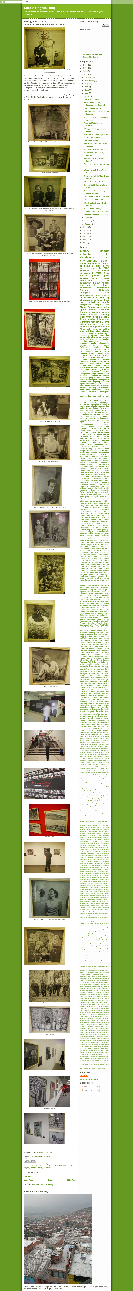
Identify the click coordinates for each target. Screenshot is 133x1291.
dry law (92, 859)
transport (101, 537)
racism (95, 474)
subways (106, 1036)
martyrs (106, 948)
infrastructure (95, 468)
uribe (94, 1058)
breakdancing (92, 803)
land (107, 683)
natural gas (84, 695)
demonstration (87, 327)
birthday (97, 799)
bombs (90, 637)
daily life (88, 849)
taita (108, 1040)
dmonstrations (89, 855)
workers (94, 1066)
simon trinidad (98, 1024)
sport (89, 434)
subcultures (99, 1036)
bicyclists (83, 797)
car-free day (99, 515)
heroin (107, 897)
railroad (91, 713)
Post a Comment (30, 1176)
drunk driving (95, 370)
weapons (91, 420)
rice (105, 1004)
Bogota (104, 250)
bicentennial (84, 513)
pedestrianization (103, 531)
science (102, 474)
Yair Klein (91, 627)
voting (107, 539)
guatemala (91, 895)
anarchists (84, 509)
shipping (103, 1022)
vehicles (83, 732)
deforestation (91, 339)
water (82, 408)
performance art (102, 703)
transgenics (84, 1050)
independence (92, 911)
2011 (85, 236)
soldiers (91, 601)
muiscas (97, 693)
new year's (105, 695)
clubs (103, 827)
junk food (91, 470)
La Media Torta (95, 754)
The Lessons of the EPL (93, 200)
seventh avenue (93, 500)
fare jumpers (104, 875)
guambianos (84, 895)
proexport (98, 996)
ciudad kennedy (92, 825)
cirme (104, 823)
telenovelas (105, 1042)
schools (82, 1018)
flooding (99, 570)
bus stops (94, 805)
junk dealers (89, 930)
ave (108, 789)
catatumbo (106, 811)
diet (87, 564)
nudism (102, 972)
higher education (85, 899)
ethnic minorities (85, 873)
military (94, 335)
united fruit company (87, 1054)
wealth (106, 436)
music (83, 314)
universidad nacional (95, 609)
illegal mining (103, 676)
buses (106, 285)
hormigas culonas (87, 674)
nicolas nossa (96, 970)
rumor (87, 1010)
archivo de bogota (87, 552)
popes (107, 988)
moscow (95, 960)
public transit (86, 455)
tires (107, 474)
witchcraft (88, 1066)
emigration (106, 865)
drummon (87, 859)
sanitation (102, 1014)
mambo (94, 944)
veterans (106, 1060)
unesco (107, 1052)
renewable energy (86, 717)
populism (89, 990)
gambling (102, 887)
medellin (83, 529)
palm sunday (89, 980)
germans (83, 574)
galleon (96, 887)
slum (102, 1026)
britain (95, 482)
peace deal (105, 472)
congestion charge (87, 398)
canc (107, 805)
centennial (100, 815)
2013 (85, 230)
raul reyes (105, 713)
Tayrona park (98, 770)
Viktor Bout (96, 774)
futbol (103, 662)
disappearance (96, 564)
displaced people (93, 384)
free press (105, 523)
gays (107, 887)
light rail (99, 470)
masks (91, 950)
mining (83, 365)
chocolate (105, 642)
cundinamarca (99, 847)
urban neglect (85, 476)
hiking (107, 672)
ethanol (107, 871)
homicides (84, 576)
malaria (82, 944)
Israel (92, 478)
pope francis (89, 709)
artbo (81, 787)
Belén (91, 738)
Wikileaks (83, 627)
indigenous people (90, 305)
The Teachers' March (92, 108)
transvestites (93, 1050)
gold (98, 525)
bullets (88, 805)
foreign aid (105, 881)
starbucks (84, 722)
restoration (95, 1004)
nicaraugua (88, 970)
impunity (101, 576)
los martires (99, 414)
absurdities (105, 774)
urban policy (96, 337)
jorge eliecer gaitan (100, 374)
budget (82, 515)
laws (91, 935)
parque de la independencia (92, 451)
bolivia (82, 462)
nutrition (82, 974)
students (99, 457)
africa (107, 627)
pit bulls (94, 984)
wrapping (88, 1068)
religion (105, 283)
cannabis (95, 807)
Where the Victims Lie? (93, 182)
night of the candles (101, 697)
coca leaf (104, 324)
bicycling (92, 396)
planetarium (84, 705)
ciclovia (101, 396)
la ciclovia (105, 446)
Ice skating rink (103, 750)
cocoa (107, 646)
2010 (85, 240)
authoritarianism (86, 424)
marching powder (94, 946)
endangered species (87, 867)
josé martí (90, 927)
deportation (105, 650)
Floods (94, 748)
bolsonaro (83, 803)
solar (107, 721)
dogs (102, 486)
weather (83, 541)
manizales (101, 944)
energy (97, 867)
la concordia (102, 681)
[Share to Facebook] (32, 1161)
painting (83, 418)
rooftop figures (93, 1008)
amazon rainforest (87, 629)
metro (107, 470)
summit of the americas (99, 1038)
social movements (90, 1030)
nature (91, 695)
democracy (105, 341)
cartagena (105, 482)
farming (106, 568)
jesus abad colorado (92, 923)
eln (108, 566)
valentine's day (104, 1058)
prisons (103, 496)
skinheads (90, 1026)
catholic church (86, 361)
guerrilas (106, 525)
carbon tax (100, 809)
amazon (89, 550)
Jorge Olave (90, 752)
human (107, 903)
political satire (91, 988)
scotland (98, 1018)
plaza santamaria (86, 496)
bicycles (83, 359)
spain (107, 601)
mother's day (86, 693)
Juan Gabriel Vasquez (102, 752)
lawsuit (97, 935)
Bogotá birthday (93, 617)
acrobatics (106, 776)
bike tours (105, 635)
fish (97, 466)
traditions (84, 436)
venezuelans (94, 611)
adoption (106, 461)
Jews (102, 547)
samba (94, 1012)
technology (105, 724)
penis (101, 982)
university (83, 730)
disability (83, 853)
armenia (96, 784)
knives (107, 930)
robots (107, 1006)
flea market (91, 570)
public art (83, 998)
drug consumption (100, 857)
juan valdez (101, 680)
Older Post (71, 1180)
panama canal (103, 701)
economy (104, 297)
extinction (97, 658)
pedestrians (104, 402)
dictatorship (94, 486)
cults (92, 847)
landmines (97, 685)
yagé (97, 1068)
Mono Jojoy (105, 621)
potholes (90, 992)
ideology (82, 907)
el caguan (104, 863)
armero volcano (104, 784)
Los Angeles (88, 756)
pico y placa (103, 590)
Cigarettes (84, 353)
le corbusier (105, 935)
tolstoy (82, 1046)
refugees (106, 1002)
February (88, 221)
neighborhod (96, 968)
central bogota (87, 426)
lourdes (98, 940)
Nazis (85, 441)
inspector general (91, 917)
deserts (89, 851)
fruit (89, 662)
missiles (100, 954)
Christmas (85, 322)
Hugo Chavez (87, 317)
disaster (106, 564)
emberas (91, 865)
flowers (82, 492)
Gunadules (93, 750)
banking (92, 633)
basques (104, 793)
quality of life (94, 319)
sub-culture (91, 1036)
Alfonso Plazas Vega (96, 736)
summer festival (102, 603)
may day (93, 449)
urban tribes (88, 1058)
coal (107, 396)
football (83, 319)
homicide (105, 412)
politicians (105, 707)
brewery (101, 803)
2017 (85, 68)
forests (90, 883)
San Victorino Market (88, 480)
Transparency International (93, 772)
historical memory (99, 901)
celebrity (100, 813)
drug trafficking (87, 331)
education (90, 355)
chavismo (97, 642)
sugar (82, 1038)
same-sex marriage (94, 719)
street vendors (103, 339)
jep (108, 921)
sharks (98, 1022)
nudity (107, 972)
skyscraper (105, 533)
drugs (106, 300)
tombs (107, 1046)
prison (90, 593)
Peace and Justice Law (94, 506)
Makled (90, 758)
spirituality (94, 1032)
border (106, 513)
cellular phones (103, 640)
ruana (107, 1008)
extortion (102, 873)
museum (83, 333)
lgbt (108, 578)
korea (98, 527)
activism (95, 322)
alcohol (106, 480)
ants (107, 550)
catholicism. (84, 813)
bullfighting (85, 288)
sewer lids (95, 1020)
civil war (102, 825)
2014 (85, 227)
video (90, 1062)
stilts (86, 1034)
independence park (87, 677)
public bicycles (94, 533)
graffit (93, 893)
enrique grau (105, 867)
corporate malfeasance (88, 845)
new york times (86, 697)
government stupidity (100, 668)
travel (107, 537)
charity (101, 819)
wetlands (90, 541)
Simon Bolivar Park (95, 408)
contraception (105, 843)
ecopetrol (83, 566)
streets (100, 722)
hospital (100, 674)
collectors (83, 833)
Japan (94, 547)
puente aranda (104, 998)
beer (107, 633)
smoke (93, 1028)
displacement (104, 464)
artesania (88, 787)
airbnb (107, 779)
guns (107, 355)
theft (98, 605)
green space (104, 466)
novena (86, 972)
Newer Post (28, 1180)
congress (99, 648)
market (90, 948)
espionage (101, 871)
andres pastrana (97, 780)
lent (93, 938)
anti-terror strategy (96, 783)
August (88, 84)
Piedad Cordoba (87, 623)
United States (91, 297)
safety (82, 1012)
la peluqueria (103, 931)
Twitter (104, 772)
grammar (100, 670)
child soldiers (90, 821)
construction (105, 841)
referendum (90, 715)
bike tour (97, 635)
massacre (84, 582)
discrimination (104, 519)
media (93, 343)
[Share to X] (29, 1161)
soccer (92, 457)
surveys (106, 722)
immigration (85, 374)
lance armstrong (98, 683)
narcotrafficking (103, 386)
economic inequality (93, 861)
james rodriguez (101, 921)
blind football (92, 801)
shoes (82, 1024)
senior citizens (85, 1020)
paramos (83, 703)
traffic (88, 367)
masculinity (83, 950)
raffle (94, 1002)
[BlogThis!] (27, 1161)
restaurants (84, 597)
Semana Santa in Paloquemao (96, 214)
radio (107, 1000)
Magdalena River (86, 621)
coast (107, 827)
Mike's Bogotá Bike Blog (92, 54)
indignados (83, 913)
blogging (83, 637)
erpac (95, 871)
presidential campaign (89, 404)
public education (93, 998)
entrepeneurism (85, 869)
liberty (98, 938)
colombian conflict (94, 833)
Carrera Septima (87, 345)
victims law (91, 732)
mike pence (102, 952)
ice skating (105, 905)
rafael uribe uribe (86, 1002)
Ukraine (90, 774)
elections (83, 343)
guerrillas (97, 329)
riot (87, 1006)
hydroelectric (95, 905)
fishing (102, 879)
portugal (82, 992)
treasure (100, 1050)
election (100, 488)
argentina (90, 784)
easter (97, 410)
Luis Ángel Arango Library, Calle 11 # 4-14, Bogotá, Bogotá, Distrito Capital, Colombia (48, 1167)
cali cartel (88, 638)
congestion (84, 486)
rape (97, 713)
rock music (84, 1008)
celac (95, 813)
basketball (96, 793)
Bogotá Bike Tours (46, 1152)
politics (98, 266)
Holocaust (91, 619)
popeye (82, 990)
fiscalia (96, 879)
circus (107, 515)
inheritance (98, 915)
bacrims (90, 791)
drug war (98, 349)
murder (91, 365)
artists (34, 1164)
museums (92, 386)
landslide (95, 934)
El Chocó (106, 746)
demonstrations (86, 464)
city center (98, 558)
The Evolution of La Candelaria (96, 197)
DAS (88, 543)
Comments (87, 1090)
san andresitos (96, 599)
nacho (107, 584)
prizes (107, 994)
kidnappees (84, 527)
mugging (101, 960)
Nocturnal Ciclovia (86, 760)
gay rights (99, 355)
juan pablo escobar (102, 927)
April (87, 96)
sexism (82, 1022)
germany (91, 525)
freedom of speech (102, 885)
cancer (89, 556)
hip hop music (104, 899)
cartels (88, 811)
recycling (92, 333)
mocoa (102, 956)
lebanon (88, 938)
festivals (89, 660)
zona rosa (84, 736)
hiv (108, 901)
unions (82, 609)
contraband (105, 462)
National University (94, 290)
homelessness (90, 903)
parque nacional (96, 378)
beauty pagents (91, 795)
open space (95, 472)
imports (82, 909)
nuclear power (94, 972)
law (91, 414)
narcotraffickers (92, 966)
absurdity (83, 776)
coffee (82, 355)
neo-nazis (103, 968)
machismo (88, 942)
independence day (103, 911)
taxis (98, 724)
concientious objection (95, 837)
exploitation (95, 873)
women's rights (86, 438)
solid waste (84, 502)
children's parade (86, 558)
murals (95, 529)
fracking (106, 570)
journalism (84, 414)
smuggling (105, 500)
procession (83, 996)
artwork (100, 631)
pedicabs (95, 982)
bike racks (106, 797)
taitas (82, 1042)
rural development (96, 1010)
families (82, 875)
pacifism (100, 978)
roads (96, 597)
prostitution (104, 404)
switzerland (84, 605)
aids (92, 779)
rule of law (84, 599)
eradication (98, 656)
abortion (83, 341)
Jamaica (82, 752)
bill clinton (83, 799)
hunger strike (86, 676)
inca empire (91, 909)
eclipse (82, 861)
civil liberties (104, 484)
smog (88, 1028)
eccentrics (106, 859)
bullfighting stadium (99, 359)
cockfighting (93, 831)
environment (88, 260)
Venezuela (96, 268)
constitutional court (88, 841)
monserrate (105, 582)
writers (87, 613)
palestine (83, 590)
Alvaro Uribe (85, 329)
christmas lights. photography (90, 823)
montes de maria (95, 958)
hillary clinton (95, 899)
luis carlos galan (97, 580)
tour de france (86, 1048)
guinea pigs (105, 895)
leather (82, 938)
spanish (87, 1032)
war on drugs (89, 285)
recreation (105, 595)
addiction (106, 507)
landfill (88, 934)
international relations (98, 312)
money (94, 582)
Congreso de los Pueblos (88, 744)
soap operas (100, 1028)
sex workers (105, 1020)
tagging (103, 1040)
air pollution (86, 266)
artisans (93, 631)
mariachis (106, 946)
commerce (83, 837)
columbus (106, 835)
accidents (100, 480)
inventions (83, 919)
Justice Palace (93, 459)
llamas (87, 580)
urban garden (95, 730)
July (87, 87)
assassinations (85, 511)
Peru (89, 461)
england (97, 654)
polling (99, 988)
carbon (93, 809)
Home (50, 1180)
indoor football (85, 915)
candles (96, 556)
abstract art (100, 627)
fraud (93, 885)
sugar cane (87, 1038)
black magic (105, 799)
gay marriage (94, 446)
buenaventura (104, 637)
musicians (83, 966)
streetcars (84, 537)
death (107, 562)
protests (84, 268)
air (96, 779)
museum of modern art (90, 376)
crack (99, 845)
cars (82, 302)
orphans (98, 976)
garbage (95, 371)
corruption (85, 292)
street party (92, 722)
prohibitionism (100, 418)
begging (101, 795)
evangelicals (104, 521)
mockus (96, 956)
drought (91, 857)
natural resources (85, 968)
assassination (98, 394)
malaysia (88, 944)
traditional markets (93, 607)
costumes (94, 562)
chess (82, 821)
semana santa (85, 721)
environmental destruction (99, 490)
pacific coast (92, 978)
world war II (99, 541)
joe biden (94, 925)
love (103, 940)
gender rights (93, 664)
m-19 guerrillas (94, 400)
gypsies (82, 897)
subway (89, 351)
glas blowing (94, 891)
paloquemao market (101, 494)
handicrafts (90, 492)
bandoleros (97, 791)
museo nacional (96, 584)
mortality (89, 960)
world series (101, 1066)
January (88, 224)
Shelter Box (95, 768)
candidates (83, 807)
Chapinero (105, 476)
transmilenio (103, 288)
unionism (99, 539)
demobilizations (94, 650)
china (107, 408)
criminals (83, 847)
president (91, 994)
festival (106, 428)
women (105, 319)
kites (92, 527)
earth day (99, 859)
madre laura (105, 942)
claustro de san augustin (88, 827)
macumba (96, 942)
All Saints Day (103, 615)
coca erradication (87, 560)
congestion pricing (87, 648)
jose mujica (91, 680)
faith (100, 568)
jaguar (82, 921)
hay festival (101, 897)
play (108, 984)
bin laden (91, 799)
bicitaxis (90, 635)
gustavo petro (100, 276)
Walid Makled (104, 625)
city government (103, 644)
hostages (92, 576)
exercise (93, 568)
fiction (89, 879)
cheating (106, 819)
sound (99, 1030)
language (106, 527)
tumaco (87, 1052)
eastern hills (92, 488)
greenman (100, 893)
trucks (82, 1052)
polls (103, 988)
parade (90, 418)
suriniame (89, 1040)
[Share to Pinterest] (34, 1161)
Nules (94, 760)
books (96, 347)
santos (106, 719)
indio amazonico (104, 913)
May (87, 93)
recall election (93, 595)
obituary (88, 974)
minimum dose (103, 691)
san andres (83, 1014)
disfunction (105, 853)
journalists (100, 430)
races (103, 1000)
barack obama (102, 511)
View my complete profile (90, 1079)
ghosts (91, 666)
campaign (89, 515)
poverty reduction (102, 992)
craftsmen (106, 845)
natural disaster (98, 586)
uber (107, 607)
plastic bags (96, 705)
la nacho (92, 931)
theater (107, 1044)
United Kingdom (98, 548)
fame (107, 873)
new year (97, 695)
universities (97, 390)
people (99, 307)
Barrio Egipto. (84, 738)
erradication (94, 521)
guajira (107, 893)
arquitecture (95, 442)
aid (89, 779)
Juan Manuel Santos (94, 306)
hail (87, 897)
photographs (104, 343)
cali (81, 638)
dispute (82, 855)
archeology (84, 631)
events (89, 658)
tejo (81, 726)
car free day (104, 556)
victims (94, 367)
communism (98, 361)
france (82, 572)
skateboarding (103, 406)
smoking (92, 388)
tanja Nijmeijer (85, 724)
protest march (102, 327)
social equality (86, 535)
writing (106, 734)
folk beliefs (83, 881)
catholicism (93, 302)
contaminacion (94, 843)
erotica (91, 466)
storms (95, 1034)
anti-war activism (102, 629)
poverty (95, 278)
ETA (92, 746)
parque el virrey (99, 980)
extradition (99, 445)
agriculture (93, 341)
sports (83, 309)
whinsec (102, 1064)
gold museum (104, 891)
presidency (83, 994)
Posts (85, 1087)
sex (108, 418)
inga (92, 915)
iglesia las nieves (94, 907)
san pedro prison (93, 1014)
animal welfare (100, 422)
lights (82, 580)
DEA (81, 746)
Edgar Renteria (98, 746)
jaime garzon (89, 494)
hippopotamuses (85, 901)
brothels (82, 805)
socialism (83, 601)
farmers (83, 523)
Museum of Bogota (102, 758)
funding (82, 887)
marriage (99, 948)
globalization (93, 574)
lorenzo (103, 938)
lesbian (89, 687)
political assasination (100, 453)
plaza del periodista (94, 592)
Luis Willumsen (99, 756)
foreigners (83, 883)
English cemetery (85, 748)
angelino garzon (99, 550)
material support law (101, 950)
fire (93, 879)
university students (90, 1056)
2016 (85, 71)
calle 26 (83, 556)
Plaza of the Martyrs (96, 764)
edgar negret (84, 863)
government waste (87, 670)
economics (96, 428)
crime (106, 292)
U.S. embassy (85, 507)
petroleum (84, 533)
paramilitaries (86, 295)
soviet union (99, 601)
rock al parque (104, 597)
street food (101, 1034)
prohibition (99, 593)
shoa (107, 1022)
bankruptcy (105, 791)
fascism (83, 570)
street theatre (97, 434)
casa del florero (96, 811)
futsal (87, 887)
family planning (92, 875)
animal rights (103, 333)
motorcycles (104, 416)
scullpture (106, 1018)
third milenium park (101, 726)
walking (98, 1062)
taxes (94, 724)
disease (98, 853)
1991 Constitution (97, 613)
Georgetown (100, 748)
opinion (93, 976)
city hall (83, 646)
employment (84, 654)
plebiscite (88, 986)
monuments (84, 584)
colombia (86, 254)
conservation (85, 562)
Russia (106, 506)
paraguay (92, 590)
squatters (102, 1032)
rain (107, 378)
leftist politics (86, 357)
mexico (106, 400)
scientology (90, 1018)
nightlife (83, 699)
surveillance (97, 1040)
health (106, 266)
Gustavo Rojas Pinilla (94, 504)
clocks (99, 827)
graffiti (106, 302)
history (84, 250)
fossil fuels (98, 660)
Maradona (96, 621)
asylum (82, 789)
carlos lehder (85, 640)
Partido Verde (85, 762)
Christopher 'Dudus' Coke (100, 742)
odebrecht (103, 974)
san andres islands (88, 406)
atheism (87, 789)
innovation (106, 915)
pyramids (98, 1000)
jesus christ (89, 578)
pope (82, 709)
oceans (82, 588)
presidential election (101, 709)
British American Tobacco (89, 740)
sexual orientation (98, 721)
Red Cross (105, 766)
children (106, 329)
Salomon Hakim (85, 768)
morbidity (83, 960)
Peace (107, 420)
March (87, 218)
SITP (82, 422)
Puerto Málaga (95, 766)
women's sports (97, 734)
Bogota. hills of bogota (101, 738)
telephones (83, 1044)
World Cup (97, 507)
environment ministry (101, 869)
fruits (94, 662)
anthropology (104, 509)
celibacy (106, 813)
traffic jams (92, 380)
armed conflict (102, 263)
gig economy (105, 889)
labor (89, 683)
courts (101, 562)
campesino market (101, 638)
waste (92, 502)
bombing (106, 554)
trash (107, 351)
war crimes (89, 1064)
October (88, 77)
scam (107, 1016)
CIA (101, 617)
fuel (98, 662)
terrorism (99, 351)
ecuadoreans (105, 861)
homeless (84, 386)
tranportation (105, 1048)
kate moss (97, 930)
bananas (94, 554)
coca (101, 646)
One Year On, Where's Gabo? (96, 150)
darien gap (101, 849)
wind (107, 1064)
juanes (82, 930)
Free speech (84, 478)
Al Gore (92, 615)
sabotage (106, 1010)
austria (104, 789)
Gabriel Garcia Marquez (94, 391)
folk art (107, 879)
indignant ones (93, 913)
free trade (90, 572)
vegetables (98, 1060)
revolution (84, 457)
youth (101, 1068)
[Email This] (25, 1161)
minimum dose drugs (88, 954)
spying (82, 603)
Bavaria (83, 617)
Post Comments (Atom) (43, 1185)
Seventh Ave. (97, 461)
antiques (106, 783)
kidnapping (84, 335)
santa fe (106, 599)
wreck (94, 1068)
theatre (101, 335)
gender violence (94, 412)
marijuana (104, 322)
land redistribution (86, 685)
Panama (83, 461)
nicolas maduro (88, 402)
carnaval (94, 640)
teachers (92, 605)
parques (106, 980)
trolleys (107, 1050)
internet (83, 680)
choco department (103, 821)
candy (89, 807)
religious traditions (102, 715)
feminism (83, 877)
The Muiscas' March (92, 99)
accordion (98, 776)
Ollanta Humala (101, 760)
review (101, 1004)
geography (84, 666)
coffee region (104, 831)
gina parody (84, 891)
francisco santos (85, 885)
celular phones (86, 642)
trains (103, 607)
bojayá (107, 801)
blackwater (83, 801)
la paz (97, 931)
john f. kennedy (100, 578)
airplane (82, 780)
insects (82, 917)
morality (106, 958)
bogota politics (99, 382)
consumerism (84, 843)
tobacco (83, 420)
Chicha (106, 457)
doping (82, 652)
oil (94, 357)
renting (89, 1004)
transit (105, 260)
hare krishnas (99, 672)
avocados (83, 791)
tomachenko (89, 1046)
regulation (83, 1004)
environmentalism (86, 656)
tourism (106, 434)
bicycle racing (97, 513)
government (104, 574)
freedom (106, 660)
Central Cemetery (99, 314)
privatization (84, 711)
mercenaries (84, 952)
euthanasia (84, 568)
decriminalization (87, 410)
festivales (83, 879)
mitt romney (89, 956)
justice (82, 400)
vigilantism (101, 732)
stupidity (85, 1036)
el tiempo (102, 566)
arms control (104, 552)
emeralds (83, 412)
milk (108, 952)
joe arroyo (86, 925)
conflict (89, 839)
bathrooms (100, 633)
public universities (101, 455)
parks (88, 337)
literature (83, 449)
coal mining (85, 517)
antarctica (106, 780)
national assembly (103, 966)
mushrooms (105, 964)
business (92, 353)
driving (87, 857)
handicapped (92, 897)
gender (82, 525)
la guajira (86, 931)
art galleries (85, 554)
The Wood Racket (91, 141)
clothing (106, 558)
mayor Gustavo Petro (99, 363)
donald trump (86, 445)
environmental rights (86, 871)
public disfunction (97, 711)
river (104, 717)
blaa (100, 554)
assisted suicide (103, 787)
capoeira (101, 807)
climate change (103, 353)
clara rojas (93, 646)
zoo (104, 1068)
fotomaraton (98, 883)
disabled (94, 519)
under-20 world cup (101, 728)
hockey (82, 903)
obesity (101, 529)
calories (103, 805)
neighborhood (103, 449)
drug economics (92, 652)
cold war (95, 517)
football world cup (87, 430)
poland (94, 986)
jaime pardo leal (90, 921)
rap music (99, 1002)
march (107, 580)
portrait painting (99, 990)
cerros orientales (99, 817)
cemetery (83, 815)
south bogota (105, 1030)
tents (89, 1044)
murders (99, 365)
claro (107, 825)
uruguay (106, 730)
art (107, 257)
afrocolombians (103, 357)
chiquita (106, 442)
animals (101, 367)
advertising (83, 779)
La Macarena (104, 459)
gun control (88, 672)
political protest (96, 432)
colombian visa (95, 835)
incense (100, 909)
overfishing (105, 588)
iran (89, 919)
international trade (102, 677)
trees (89, 728)
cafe (98, 805)
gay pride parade (102, 572)
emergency (98, 865)
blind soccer (101, 801)
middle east (93, 952)
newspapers (84, 472)
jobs (81, 925)
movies (89, 529)
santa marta (89, 1016)
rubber (82, 1010)
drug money (84, 521)
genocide (106, 664)
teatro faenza (95, 1042)
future (91, 887)
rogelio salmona (98, 498)
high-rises (98, 492)
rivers (91, 597)
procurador (91, 996)
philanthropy (87, 984)
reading (83, 715)
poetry (96, 496)
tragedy (96, 1048)
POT (108, 760)
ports (107, 990)
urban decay (101, 1056)
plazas (82, 986)
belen (107, 795)
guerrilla (98, 895)
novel (107, 586)
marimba (83, 948)
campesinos (104, 424)
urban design (96, 436)
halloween (83, 468)
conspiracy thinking (101, 839)
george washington (94, 889)
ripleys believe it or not (96, 1006)
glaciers (97, 666)
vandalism (90, 1060)
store (90, 1034)
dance (100, 426)
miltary (92, 691)
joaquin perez (104, 923)
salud (90, 1012)
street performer (102, 535)
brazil (96, 637)
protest (96, 283)
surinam (82, 1040)
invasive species (103, 917)
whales (96, 1064)
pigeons (83, 592)
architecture (84, 394)
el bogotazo (92, 566)
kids (103, 930)
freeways (83, 662)
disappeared (91, 853)
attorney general (96, 789)
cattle (90, 813)
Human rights (87, 263)
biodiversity (84, 482)
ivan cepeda (96, 919)
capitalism (93, 462)
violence (98, 295)
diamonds (106, 851)
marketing (97, 687)
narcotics (105, 693)
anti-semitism (84, 783)
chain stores (89, 819)
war (101, 611)
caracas (87, 809)
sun (108, 1038)
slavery (97, 1026)
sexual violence (90, 1022)
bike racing (98, 797)
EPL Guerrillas (97, 543)
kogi (81, 931)
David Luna (86, 746)
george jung (84, 889)
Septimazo (84, 625)
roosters (102, 1008)
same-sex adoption (103, 1012)
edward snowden (94, 863)
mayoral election (92, 416)
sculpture (84, 380)
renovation (98, 717)
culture (92, 309)
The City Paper (93, 625)
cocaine (84, 278)
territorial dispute (98, 1044)
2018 (85, 65)
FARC (98, 273)
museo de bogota (96, 962)
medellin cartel (94, 689)
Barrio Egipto (96, 476)
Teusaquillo (104, 392)
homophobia (100, 903)
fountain (106, 883)
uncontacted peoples (97, 1052)
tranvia (82, 728)
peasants (91, 703)
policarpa (100, 986)
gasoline (105, 384)
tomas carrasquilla (99, 1046)
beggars (83, 635)
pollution (98, 300)
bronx (107, 803)
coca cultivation (97, 829)
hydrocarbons (84, 905)
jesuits (82, 923)
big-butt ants (90, 797)
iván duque (105, 919)
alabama (88, 780)
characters (84, 484)
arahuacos (83, 784)
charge (96, 819)
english (106, 654)
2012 (85, 233)
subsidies (90, 603)
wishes (82, 1066)
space (82, 1032)
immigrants (105, 907)
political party (95, 707)
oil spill (91, 699)
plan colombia (101, 984)
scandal (83, 388)
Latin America (103, 619)
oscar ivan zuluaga (93, 588)
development (97, 851)
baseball (89, 793)
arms (97, 552)
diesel (82, 564)
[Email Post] (50, 1158)
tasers (87, 1042)
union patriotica (86, 539)
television (87, 726)
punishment (83, 1000)
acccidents (90, 776)
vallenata (83, 1060)
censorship (91, 815)
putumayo (91, 1000)
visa (94, 1062)
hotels (107, 674)
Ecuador (83, 459)
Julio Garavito (84, 754)
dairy (94, 849)
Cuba (99, 345)
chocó (82, 644)
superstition (92, 537)
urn (98, 1058)
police (106, 307)
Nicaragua (102, 380)
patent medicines (86, 982)
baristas (82, 793)
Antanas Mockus (100, 438)
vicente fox (84, 1062)
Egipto (100, 420)
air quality (100, 779)
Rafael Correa (103, 623)
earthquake (105, 652)
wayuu (87, 734)
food (98, 398)
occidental (95, 974)
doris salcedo (99, 855)
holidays (105, 371)
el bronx (105, 410)
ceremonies (90, 817)
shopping (89, 1024)
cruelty (88, 847)
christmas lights (91, 644)
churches (93, 484)
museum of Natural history (92, 964)
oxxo (85, 978)
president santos (99, 994)
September (89, 81)
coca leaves (103, 560)
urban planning (102, 331)
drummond (84, 466)
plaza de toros (86, 474)
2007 (85, 243)
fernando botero (93, 523)
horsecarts (105, 398)
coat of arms (85, 829)
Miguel (85, 1076)
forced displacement (95, 881)
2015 (85, 74)
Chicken (88, 742)
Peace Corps (97, 762)
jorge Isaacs (102, 925)
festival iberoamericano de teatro (98, 877)
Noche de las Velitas (101, 478)
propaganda (105, 996)
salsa (86, 1012)
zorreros (99, 502)
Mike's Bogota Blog (39, 8)
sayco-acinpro (99, 1016)
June (87, 90)
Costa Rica (101, 744)
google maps (85, 893)
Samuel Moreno (94, 441)
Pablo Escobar (102, 317)
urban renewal (88, 324)
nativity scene (85, 586)
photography (43, 1164)
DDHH (107, 744)
